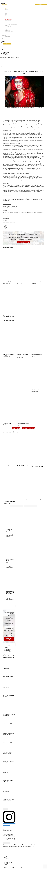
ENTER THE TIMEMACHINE (29, 428)
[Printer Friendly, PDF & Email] (5, 118)
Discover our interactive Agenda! (9, 501)
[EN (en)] (38, 3)
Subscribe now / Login (23, 242)
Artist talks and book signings (9, 31)
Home (3, 3)
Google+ (4, 53)
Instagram (5, 52)
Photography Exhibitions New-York (12, 24)
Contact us (4, 40)
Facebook (5, 49)
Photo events (4, 18)
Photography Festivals (8, 26)
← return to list (5, 223)
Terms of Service (8, 861)
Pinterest (5, 54)
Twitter (4, 51)
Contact (6, 863)
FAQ (3, 38)
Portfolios (4, 35)
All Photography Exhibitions (10, 21)
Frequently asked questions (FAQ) (9, 644)
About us (6, 856)
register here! (20, 143)
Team (6, 857)
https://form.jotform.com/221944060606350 (19, 215)
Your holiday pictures (7, 37)
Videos (6, 15)
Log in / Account (5, 4)
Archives (4, 5)
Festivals (6, 13)
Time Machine (5, 16)
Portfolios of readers (7, 36)
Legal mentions (8, 859)
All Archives (6, 7)
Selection (4, 33)
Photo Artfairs (6, 25)
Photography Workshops (8, 29)
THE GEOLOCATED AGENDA (8, 19)
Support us (4, 41)
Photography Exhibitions (8, 20)
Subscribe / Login (7, 43)
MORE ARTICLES (16, 428)
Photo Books (6, 32)
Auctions (6, 14)
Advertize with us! (8, 862)
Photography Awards (7, 30)
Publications (6, 9)
